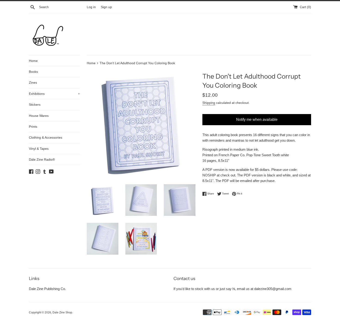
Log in (91, 7)
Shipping (208, 103)
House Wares (39, 116)
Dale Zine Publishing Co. (47, 289)
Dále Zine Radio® (42, 159)
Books (33, 71)
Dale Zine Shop (62, 312)
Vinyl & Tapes (39, 148)
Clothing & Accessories (45, 137)
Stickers (34, 104)
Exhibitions (54, 94)
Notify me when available (257, 119)
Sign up (106, 7)
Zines (33, 82)
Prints (33, 126)
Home (33, 61)
